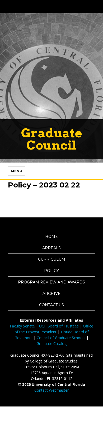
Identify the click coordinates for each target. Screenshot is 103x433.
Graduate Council (51, 139)
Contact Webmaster (51, 390)
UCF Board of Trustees (59, 326)
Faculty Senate (22, 326)
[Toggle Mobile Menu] (98, 6)
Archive (51, 293)
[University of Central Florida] (40, 6)
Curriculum (51, 259)
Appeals (51, 248)
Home (51, 236)
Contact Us (51, 305)
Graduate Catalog (51, 343)
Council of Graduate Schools (61, 337)
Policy (51, 270)
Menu (16, 171)
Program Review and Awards (51, 282)
